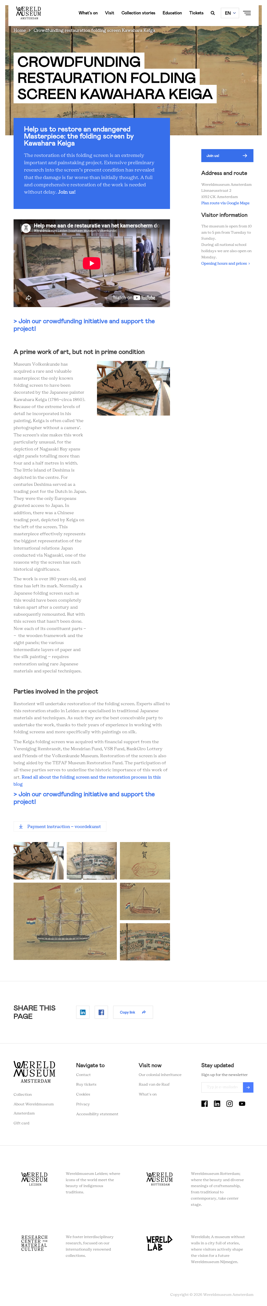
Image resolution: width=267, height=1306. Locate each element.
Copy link (127, 1012)
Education (172, 13)
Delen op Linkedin (82, 1012)
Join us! (67, 192)
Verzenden (248, 1087)
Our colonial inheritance (160, 1075)
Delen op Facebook (101, 1012)
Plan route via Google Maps (226, 203)
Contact (83, 1075)
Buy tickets (86, 1084)
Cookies (83, 1094)
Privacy (83, 1104)
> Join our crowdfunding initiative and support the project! (84, 325)
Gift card (21, 1123)
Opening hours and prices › (225, 263)
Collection (23, 1095)
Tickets (196, 13)
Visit (109, 13)
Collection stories (138, 13)
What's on (88, 13)
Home (20, 30)
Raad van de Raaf (154, 1084)
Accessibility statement (97, 1114)
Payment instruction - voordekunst (64, 827)
